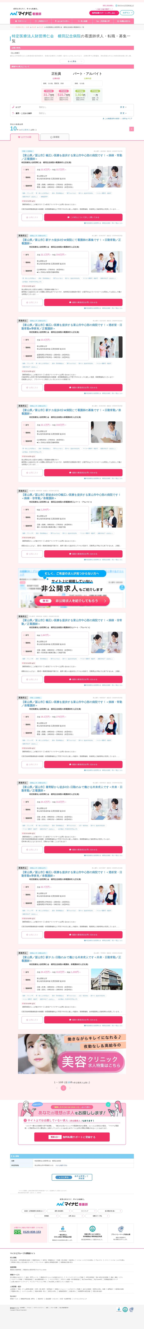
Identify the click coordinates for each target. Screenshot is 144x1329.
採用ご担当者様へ (108, 5)
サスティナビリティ (39, 1307)
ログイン (126, 13)
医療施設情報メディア (111, 1279)
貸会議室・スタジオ (52, 1299)
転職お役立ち (125, 21)
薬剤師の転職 (119, 1289)
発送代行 (40, 1299)
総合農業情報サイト (41, 1279)
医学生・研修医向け (49, 1260)
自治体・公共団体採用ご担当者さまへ (33, 1211)
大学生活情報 (90, 1277)
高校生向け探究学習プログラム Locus (34, 1270)
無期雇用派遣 (63, 1291)
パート (107, 1260)
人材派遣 (13, 1289)
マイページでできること (126, 5)
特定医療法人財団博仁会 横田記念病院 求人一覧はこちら (104, 223)
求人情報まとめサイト (17, 1277)
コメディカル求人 (27, 1291)
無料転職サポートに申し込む (103, 13)
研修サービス (14, 1299)
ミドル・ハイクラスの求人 (85, 1260)
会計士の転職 (87, 1289)
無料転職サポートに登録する (73, 1137)
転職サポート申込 (97, 1216)
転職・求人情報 (62, 1260)
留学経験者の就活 (24, 1260)
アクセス (29, 1307)
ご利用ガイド (43, 21)
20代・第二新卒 (40, 1289)
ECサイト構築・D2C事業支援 (70, 1279)
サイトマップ (84, 1211)
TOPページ (22, 21)
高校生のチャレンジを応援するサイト (51, 1277)
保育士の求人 (52, 1291)
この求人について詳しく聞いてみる (84, 217)
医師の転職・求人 (40, 1291)
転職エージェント (60, 1289)
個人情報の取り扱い (110, 1211)
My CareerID (98, 1279)
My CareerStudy (87, 1279)
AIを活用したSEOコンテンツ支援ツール (60, 1281)
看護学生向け (36, 1260)
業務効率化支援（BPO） (28, 1299)
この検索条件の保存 (112, 118)
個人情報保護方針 (64, 1307)
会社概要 (22, 1307)
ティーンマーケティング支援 (74, 1277)
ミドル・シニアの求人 (118, 1260)
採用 (47, 1307)
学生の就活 (13, 1260)
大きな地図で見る (61, 1165)
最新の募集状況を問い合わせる (84, 302)
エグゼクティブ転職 (74, 1289)
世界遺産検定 (29, 1279)
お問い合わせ (72, 1216)
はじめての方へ (63, 21)
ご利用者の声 (105, 21)
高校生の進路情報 (15, 1270)
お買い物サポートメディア (19, 1281)
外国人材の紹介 (97, 1291)
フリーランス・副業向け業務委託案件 (46, 1262)
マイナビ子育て (54, 1279)
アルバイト (99, 1260)
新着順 (56, 137)
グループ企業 (54, 1307)
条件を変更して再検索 (73, 1177)
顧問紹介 (110, 1289)
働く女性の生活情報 (102, 1277)
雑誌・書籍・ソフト (117, 1277)
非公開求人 (25, 130)
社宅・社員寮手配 (65, 1299)
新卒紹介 (50, 1289)
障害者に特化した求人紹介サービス (22, 1262)
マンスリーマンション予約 (38, 1281)
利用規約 (46, 1216)
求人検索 (84, 21)
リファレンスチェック (80, 1299)
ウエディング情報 (16, 1279)
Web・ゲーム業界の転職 (25, 1289)
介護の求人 (72, 1291)
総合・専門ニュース (32, 1277)
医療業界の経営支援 (84, 1291)
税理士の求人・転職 (99, 1289)
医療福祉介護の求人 (67, 1262)
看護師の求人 (15, 1291)
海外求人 (72, 1260)
